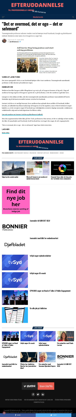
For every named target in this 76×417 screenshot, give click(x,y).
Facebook (33, 153)
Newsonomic (55, 153)
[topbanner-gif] (41, 150)
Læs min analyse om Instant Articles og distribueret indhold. (22, 114)
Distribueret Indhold (22, 153)
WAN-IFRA (5, 133)
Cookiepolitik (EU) (39, 402)
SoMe (62, 153)
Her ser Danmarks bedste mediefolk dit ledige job (38, 400)
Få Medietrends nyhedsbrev (63, 400)
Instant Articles (43, 153)
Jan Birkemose (14, 41)
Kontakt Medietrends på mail (13, 400)
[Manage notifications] (4, 412)
